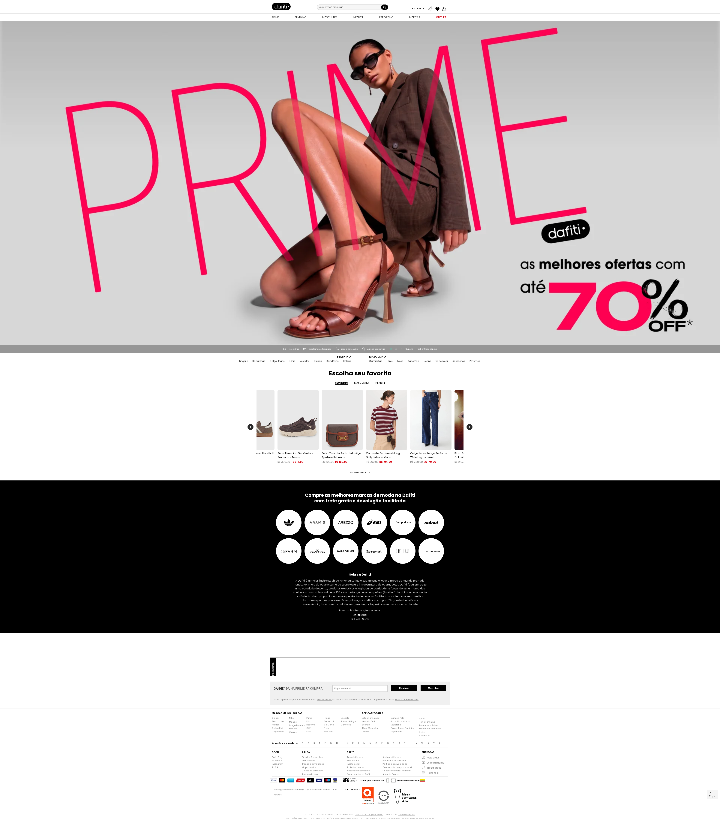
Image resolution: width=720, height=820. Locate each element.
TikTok (275, 767)
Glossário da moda (312, 770)
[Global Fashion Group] (349, 780)
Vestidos (305, 361)
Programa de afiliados (394, 760)
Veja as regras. (324, 699)
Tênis (292, 361)
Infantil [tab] (380, 383)
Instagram (277, 764)
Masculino (377, 357)
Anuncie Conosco (391, 774)
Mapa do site (309, 767)
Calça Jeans (277, 361)
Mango (293, 722)
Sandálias (332, 361)
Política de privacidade (394, 764)
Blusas (318, 361)
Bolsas (347, 361)
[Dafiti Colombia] (422, 780)
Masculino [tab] (361, 383)
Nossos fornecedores (358, 770)
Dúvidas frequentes (312, 757)
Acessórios (458, 361)
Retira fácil (433, 772)
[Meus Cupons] (432, 8)
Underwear (442, 361)
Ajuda (422, 718)
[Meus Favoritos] (438, 8)
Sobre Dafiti (353, 760)
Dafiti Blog (277, 757)
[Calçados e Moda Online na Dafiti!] (281, 6)
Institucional (353, 764)
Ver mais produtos (360, 472)
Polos (400, 361)
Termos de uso (310, 774)
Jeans (427, 361)
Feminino (344, 357)
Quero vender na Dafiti (358, 774)
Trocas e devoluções (313, 764)
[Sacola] (445, 8)
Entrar (417, 8)
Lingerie (243, 361)
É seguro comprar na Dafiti (396, 770)
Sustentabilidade (391, 757)
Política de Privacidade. (406, 699)
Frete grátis (433, 757)
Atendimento (308, 760)
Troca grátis (434, 767)
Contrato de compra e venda (397, 767)
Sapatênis (413, 361)
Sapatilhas (258, 361)
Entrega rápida (435, 762)
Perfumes (475, 361)
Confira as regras (406, 814)
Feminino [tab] (341, 383)
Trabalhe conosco (356, 767)
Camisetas (375, 361)
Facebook (277, 760)
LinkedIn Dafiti (360, 619)
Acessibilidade (355, 757)
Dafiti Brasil (360, 615)
